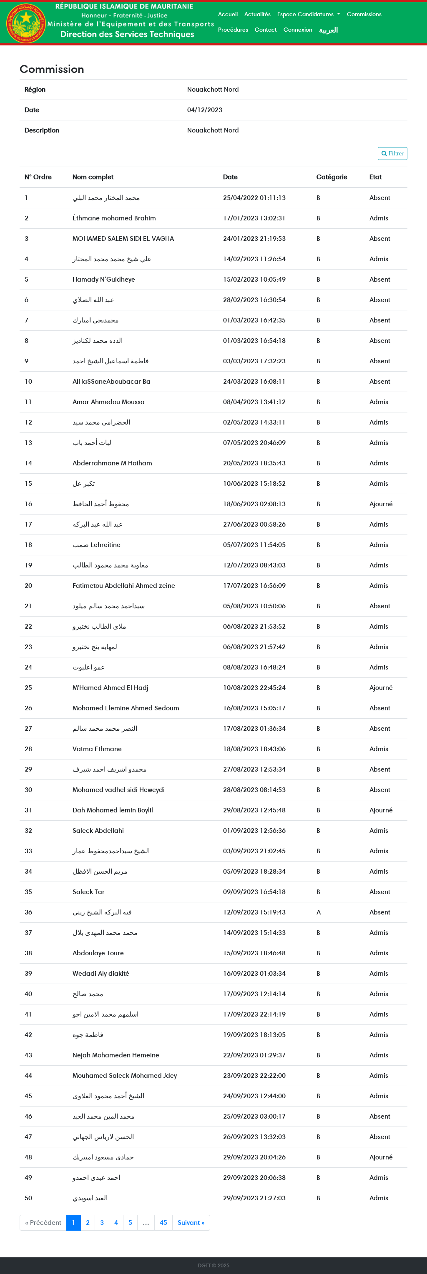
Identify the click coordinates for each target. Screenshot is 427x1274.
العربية (328, 30)
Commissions (364, 14)
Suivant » (191, 1223)
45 (163, 1223)
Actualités (257, 14)
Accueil (228, 14)
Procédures (233, 29)
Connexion (298, 29)
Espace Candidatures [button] (306, 14)
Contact (266, 29)
